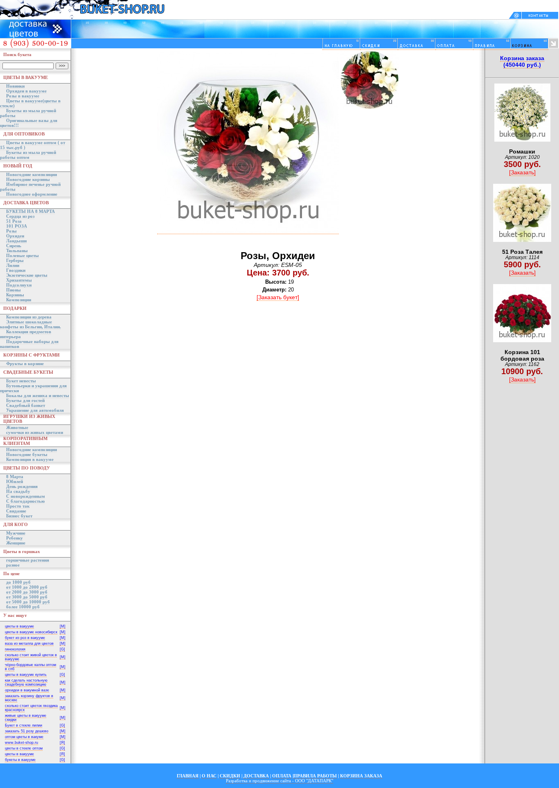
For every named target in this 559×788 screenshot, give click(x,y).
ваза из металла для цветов (29, 643)
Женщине (15, 542)
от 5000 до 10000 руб (28, 601)
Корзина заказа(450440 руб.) (522, 61)
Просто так (17, 506)
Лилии (12, 265)
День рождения (22, 486)
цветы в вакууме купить (26, 675)
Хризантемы (19, 280)
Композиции (18, 299)
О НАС (209, 775)
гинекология (15, 649)
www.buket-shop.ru (21, 743)
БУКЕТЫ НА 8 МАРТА (30, 211)
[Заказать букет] (278, 297)
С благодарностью (25, 501)
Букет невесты (21, 380)
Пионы (13, 289)
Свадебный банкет (25, 405)
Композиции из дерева (29, 316)
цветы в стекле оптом (24, 748)
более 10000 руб (23, 606)
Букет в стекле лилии (23, 725)
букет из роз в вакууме (25, 638)
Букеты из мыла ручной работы (28, 113)
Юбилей (14, 481)
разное (13, 564)
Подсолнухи (19, 284)
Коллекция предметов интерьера (25, 334)
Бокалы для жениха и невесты (37, 395)
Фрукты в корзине (25, 363)
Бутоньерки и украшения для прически (33, 388)
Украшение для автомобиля (35, 410)
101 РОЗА (16, 226)
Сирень (13, 245)
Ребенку (14, 537)
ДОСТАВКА (256, 775)
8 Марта (14, 476)
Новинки (15, 86)
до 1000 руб (18, 582)
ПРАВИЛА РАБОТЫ (315, 775)
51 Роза (14, 221)
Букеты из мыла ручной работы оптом (28, 155)
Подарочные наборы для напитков (29, 344)
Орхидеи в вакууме (26, 90)
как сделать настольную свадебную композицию (26, 682)
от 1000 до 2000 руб (26, 587)
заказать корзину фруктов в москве (29, 698)
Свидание (16, 510)
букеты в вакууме (20, 760)
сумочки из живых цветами (34, 432)
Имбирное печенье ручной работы (30, 187)
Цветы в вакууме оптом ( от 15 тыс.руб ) (32, 145)
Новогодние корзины (28, 179)
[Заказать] (522, 172)
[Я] (62, 743)
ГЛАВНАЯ (187, 775)
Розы (11, 230)
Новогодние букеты (26, 454)
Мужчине (15, 533)
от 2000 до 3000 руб (26, 591)
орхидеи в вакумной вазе (27, 690)
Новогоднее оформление (31, 194)
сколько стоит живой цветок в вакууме (31, 657)
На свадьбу (18, 491)
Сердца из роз (20, 216)
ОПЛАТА (281, 775)
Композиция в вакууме (30, 459)
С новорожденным (25, 496)
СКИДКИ (230, 775)
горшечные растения (27, 560)
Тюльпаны (17, 250)
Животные (17, 427)
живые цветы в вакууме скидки (25, 717)
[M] (62, 626)
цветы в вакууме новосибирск (31, 632)
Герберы (15, 260)
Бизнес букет (19, 515)
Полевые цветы (22, 255)
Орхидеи (15, 235)
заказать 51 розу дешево (26, 731)
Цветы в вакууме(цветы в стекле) (30, 103)
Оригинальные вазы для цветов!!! (28, 123)
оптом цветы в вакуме (24, 737)
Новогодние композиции (31, 174)
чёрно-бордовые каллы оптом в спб (30, 667)
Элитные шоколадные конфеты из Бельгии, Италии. (30, 324)
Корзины (15, 294)
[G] (62, 649)
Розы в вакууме (22, 95)
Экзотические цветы (26, 275)
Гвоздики (15, 270)
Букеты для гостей (25, 400)
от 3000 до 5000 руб (26, 596)
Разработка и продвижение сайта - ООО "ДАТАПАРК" (279, 780)
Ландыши (16, 240)
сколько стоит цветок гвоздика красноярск (31, 708)
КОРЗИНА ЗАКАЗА (361, 775)
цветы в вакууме (19, 626)
